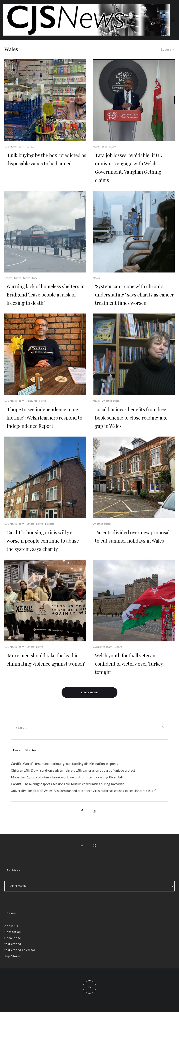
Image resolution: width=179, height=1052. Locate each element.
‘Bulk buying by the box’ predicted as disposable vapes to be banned (46, 159)
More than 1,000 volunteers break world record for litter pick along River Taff (67, 777)
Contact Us (12, 932)
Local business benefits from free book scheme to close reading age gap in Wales (131, 417)
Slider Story (109, 146)
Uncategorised (111, 400)
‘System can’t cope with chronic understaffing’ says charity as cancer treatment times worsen (134, 294)
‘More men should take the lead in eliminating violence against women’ (46, 659)
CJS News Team (14, 146)
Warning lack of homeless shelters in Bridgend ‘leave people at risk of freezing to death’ (46, 294)
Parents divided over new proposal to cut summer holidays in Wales (132, 536)
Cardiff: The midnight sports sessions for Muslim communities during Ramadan (67, 784)
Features (31, 400)
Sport (118, 646)
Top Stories (13, 956)
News (96, 146)
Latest (30, 146)
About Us (11, 926)
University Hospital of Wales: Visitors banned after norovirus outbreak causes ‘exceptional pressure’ (83, 791)
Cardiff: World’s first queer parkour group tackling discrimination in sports (64, 764)
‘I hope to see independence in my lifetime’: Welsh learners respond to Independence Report (44, 417)
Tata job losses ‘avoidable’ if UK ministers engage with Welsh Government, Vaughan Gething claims (128, 167)
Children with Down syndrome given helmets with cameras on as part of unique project (73, 770)
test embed (12, 944)
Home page (12, 938)
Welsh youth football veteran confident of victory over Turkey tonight (129, 663)
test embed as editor (19, 950)
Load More (89, 692)
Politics (49, 523)
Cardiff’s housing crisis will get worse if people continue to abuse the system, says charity (43, 540)
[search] (163, 727)
